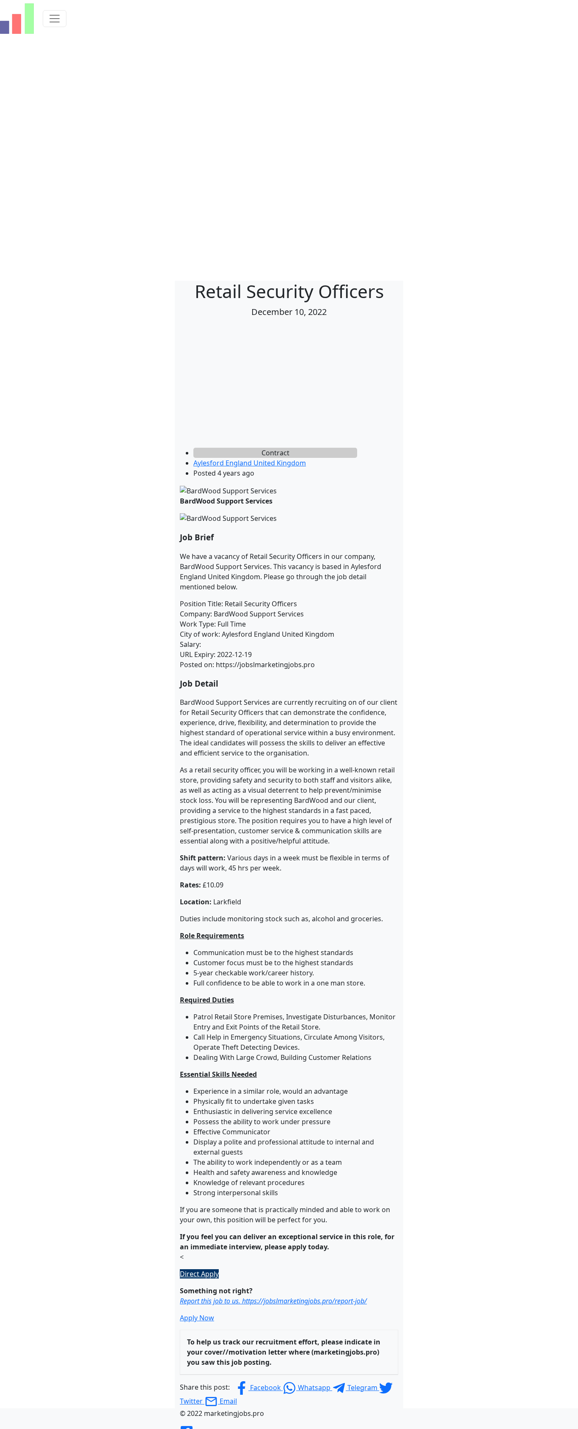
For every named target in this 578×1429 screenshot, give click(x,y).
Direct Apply (199, 1273)
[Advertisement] (289, 384)
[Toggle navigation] (54, 18)
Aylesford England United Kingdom (249, 463)
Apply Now (197, 1317)
